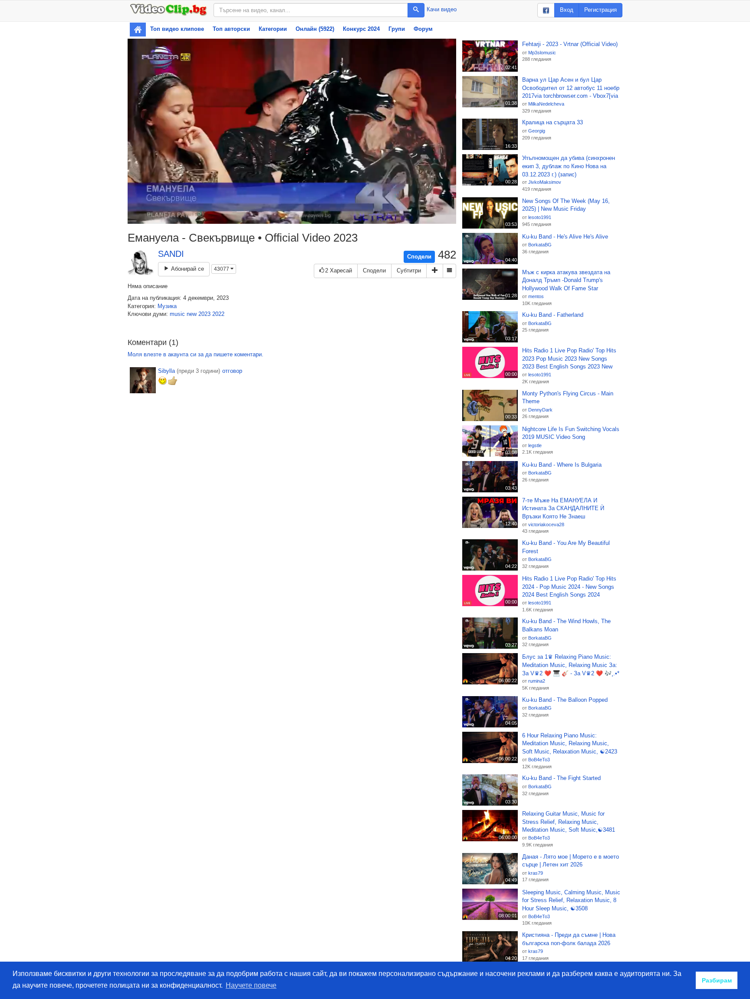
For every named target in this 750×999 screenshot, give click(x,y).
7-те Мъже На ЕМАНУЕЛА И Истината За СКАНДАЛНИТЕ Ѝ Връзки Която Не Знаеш (563, 508)
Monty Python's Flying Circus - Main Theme (567, 397)
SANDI (171, 254)
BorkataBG (540, 244)
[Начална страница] (138, 30)
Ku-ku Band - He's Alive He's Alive (565, 236)
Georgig (536, 130)
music (177, 314)
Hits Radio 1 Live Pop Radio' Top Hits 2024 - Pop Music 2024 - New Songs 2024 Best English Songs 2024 (569, 586)
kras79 (535, 873)
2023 (204, 314)
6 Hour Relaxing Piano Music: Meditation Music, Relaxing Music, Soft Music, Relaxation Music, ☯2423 (569, 743)
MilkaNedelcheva (546, 103)
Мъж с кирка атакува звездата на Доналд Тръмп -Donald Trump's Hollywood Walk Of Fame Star (566, 280)
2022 (218, 314)
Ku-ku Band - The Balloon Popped (565, 700)
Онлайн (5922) (315, 29)
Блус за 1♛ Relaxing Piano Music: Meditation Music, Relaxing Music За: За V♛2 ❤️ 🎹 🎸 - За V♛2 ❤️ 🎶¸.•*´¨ (570, 665)
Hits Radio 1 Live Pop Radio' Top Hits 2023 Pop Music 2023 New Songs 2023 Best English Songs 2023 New (569, 358)
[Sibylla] (143, 380)
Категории (273, 29)
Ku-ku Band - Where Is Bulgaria (562, 464)
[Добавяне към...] (434, 271)
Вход (566, 10)
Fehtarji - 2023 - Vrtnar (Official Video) (570, 44)
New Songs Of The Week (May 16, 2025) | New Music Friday (566, 205)
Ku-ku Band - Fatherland (552, 315)
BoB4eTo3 (539, 759)
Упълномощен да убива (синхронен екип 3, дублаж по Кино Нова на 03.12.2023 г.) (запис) (568, 166)
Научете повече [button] (251, 985)
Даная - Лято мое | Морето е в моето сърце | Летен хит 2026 (570, 860)
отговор (232, 371)
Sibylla (166, 371)
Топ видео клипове (177, 29)
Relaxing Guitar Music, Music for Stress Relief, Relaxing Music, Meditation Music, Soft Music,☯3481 (568, 821)
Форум (423, 29)
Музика (167, 306)
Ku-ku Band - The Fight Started (561, 778)
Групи (396, 29)
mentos (536, 296)
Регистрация (600, 10)
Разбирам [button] (717, 980)
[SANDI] (141, 263)
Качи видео (442, 9)
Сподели (419, 256)
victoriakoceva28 (546, 524)
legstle (535, 445)
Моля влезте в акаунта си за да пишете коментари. (195, 354)
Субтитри (409, 270)
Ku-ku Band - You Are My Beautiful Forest (566, 547)
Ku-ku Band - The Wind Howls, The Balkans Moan (566, 625)
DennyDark (540, 409)
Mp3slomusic (542, 52)
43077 (222, 269)
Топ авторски (231, 29)
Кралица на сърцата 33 (552, 122)
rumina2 (536, 681)
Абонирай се (186, 269)
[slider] (282, 217)
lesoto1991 (539, 217)
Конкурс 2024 (361, 29)
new (192, 314)
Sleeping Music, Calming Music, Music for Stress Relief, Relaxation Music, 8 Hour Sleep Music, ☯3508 (571, 900)
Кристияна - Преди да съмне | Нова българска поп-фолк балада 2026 (568, 939)
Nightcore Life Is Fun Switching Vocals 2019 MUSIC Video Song (570, 433)
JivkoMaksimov (544, 182)
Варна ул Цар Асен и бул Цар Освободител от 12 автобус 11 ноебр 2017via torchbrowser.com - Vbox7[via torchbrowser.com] (570, 88)
